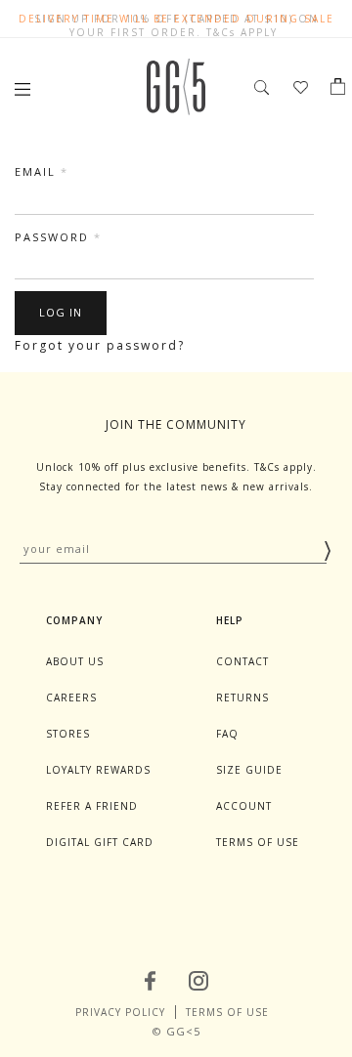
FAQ (227, 733)
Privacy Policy (120, 1012)
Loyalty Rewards (98, 770)
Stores (68, 733)
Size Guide (249, 770)
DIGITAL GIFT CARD (100, 842)
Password (58, 237)
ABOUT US (75, 661)
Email (41, 171)
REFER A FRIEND (92, 806)
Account (244, 806)
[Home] (176, 110)
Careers (71, 697)
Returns (242, 697)
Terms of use (257, 842)
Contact (242, 661)
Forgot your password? (100, 345)
